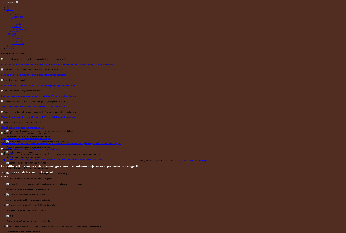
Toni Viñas (11, 34)
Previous (5, 126)
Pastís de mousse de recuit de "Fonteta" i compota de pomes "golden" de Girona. (38, 85)
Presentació (17, 36)
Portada (9, 7)
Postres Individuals (20, 29)
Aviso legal (202, 160)
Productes (10, 12)
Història (9, 9)
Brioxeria (16, 14)
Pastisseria (16, 24)
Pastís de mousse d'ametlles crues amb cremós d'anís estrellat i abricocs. (33, 75)
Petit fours (16, 26)
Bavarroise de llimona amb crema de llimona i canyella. (26, 138)
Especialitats (17, 19)
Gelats (14, 22)
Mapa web (181, 160)
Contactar (192, 160)
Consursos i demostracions (18, 42)
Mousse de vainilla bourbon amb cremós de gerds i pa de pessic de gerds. (34, 107)
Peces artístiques (19, 39)
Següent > (10, 156)
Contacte (10, 48)
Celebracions (17, 17)
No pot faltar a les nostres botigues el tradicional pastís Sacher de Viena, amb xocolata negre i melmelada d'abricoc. (53, 160)
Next (11, 126)
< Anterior (10, 153)
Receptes (10, 46)
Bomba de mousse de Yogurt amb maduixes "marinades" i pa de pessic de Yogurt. (38, 96)
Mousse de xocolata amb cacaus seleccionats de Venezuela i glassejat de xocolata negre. (40, 117)
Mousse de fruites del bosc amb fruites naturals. (22, 128)
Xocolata (16, 31)
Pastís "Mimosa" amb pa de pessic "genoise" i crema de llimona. (30, 149)
